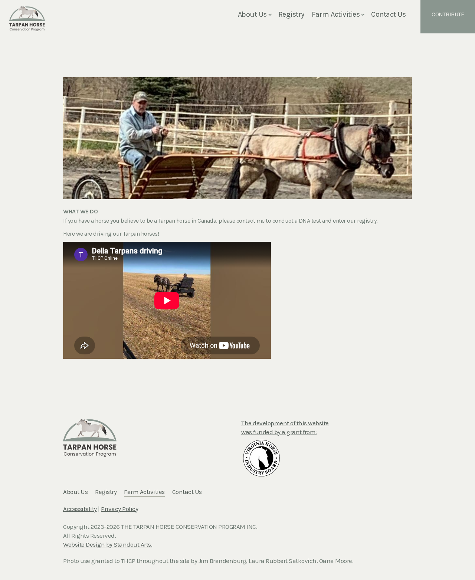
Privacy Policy (119, 508)
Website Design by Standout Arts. (107, 544)
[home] (27, 15)
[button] (256, 15)
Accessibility (80, 508)
